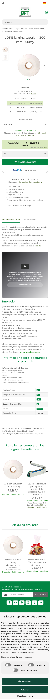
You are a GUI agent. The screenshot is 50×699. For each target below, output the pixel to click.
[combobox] (25, 124)
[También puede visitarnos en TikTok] (34, 602)
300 (38, 390)
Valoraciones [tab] (30, 219)
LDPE (38, 399)
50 (37, 404)
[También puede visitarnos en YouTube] (15, 602)
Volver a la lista (7, 28)
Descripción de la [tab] (11, 219)
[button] (45, 3)
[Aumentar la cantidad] (45, 154)
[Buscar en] (46, 22)
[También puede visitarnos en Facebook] (9, 602)
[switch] (8, 664)
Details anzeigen (25, 696)
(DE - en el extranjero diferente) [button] (37, 506)
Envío (33, 94)
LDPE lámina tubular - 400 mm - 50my (13, 485)
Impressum (28, 657)
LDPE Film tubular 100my (13, 560)
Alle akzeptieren (25, 681)
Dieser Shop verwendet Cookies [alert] (25, 616)
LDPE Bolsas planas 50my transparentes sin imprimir (37, 562)
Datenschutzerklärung (11, 657)
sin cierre (40, 408)
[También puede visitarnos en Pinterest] (21, 602)
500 (38, 395)
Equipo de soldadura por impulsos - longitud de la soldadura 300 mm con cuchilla (37, 489)
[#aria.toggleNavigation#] (3, 12)
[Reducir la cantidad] (4, 154)
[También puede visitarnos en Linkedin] (40, 602)
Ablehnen (25, 690)
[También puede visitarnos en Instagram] (28, 602)
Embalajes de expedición (30, 182)
